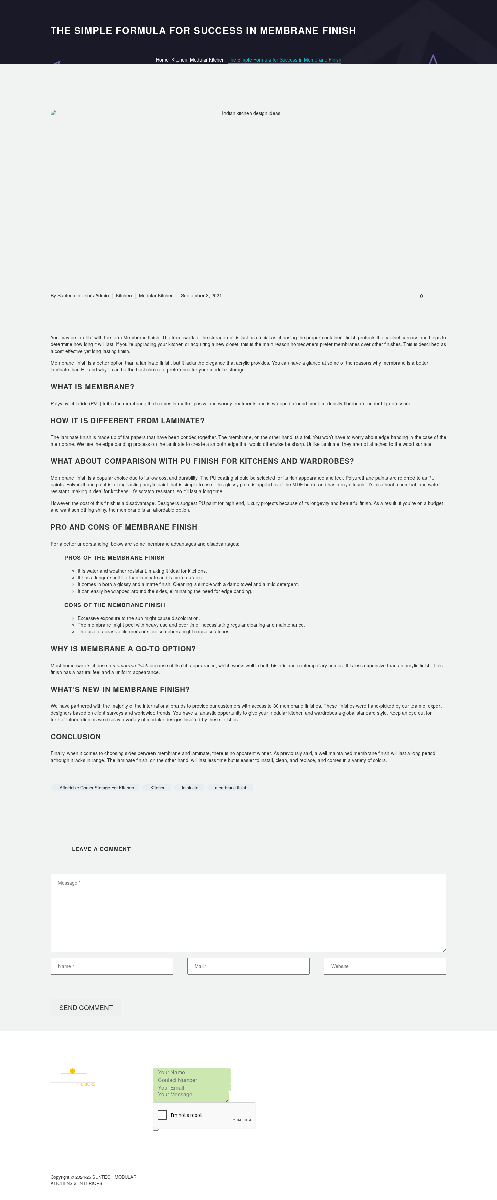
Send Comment (86, 1007)
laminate (190, 787)
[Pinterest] (75, 807)
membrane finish (231, 787)
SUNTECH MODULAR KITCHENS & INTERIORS (93, 1180)
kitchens (119, 491)
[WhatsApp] (444, 1177)
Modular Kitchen (156, 295)
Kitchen (124, 295)
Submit (156, 1130)
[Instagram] (418, 1177)
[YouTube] (435, 1177)
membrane (169, 753)
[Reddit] (106, 807)
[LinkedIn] (95, 807)
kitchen (175, 344)
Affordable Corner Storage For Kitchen (97, 787)
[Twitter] (65, 807)
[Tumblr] (85, 807)
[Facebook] (55, 807)
